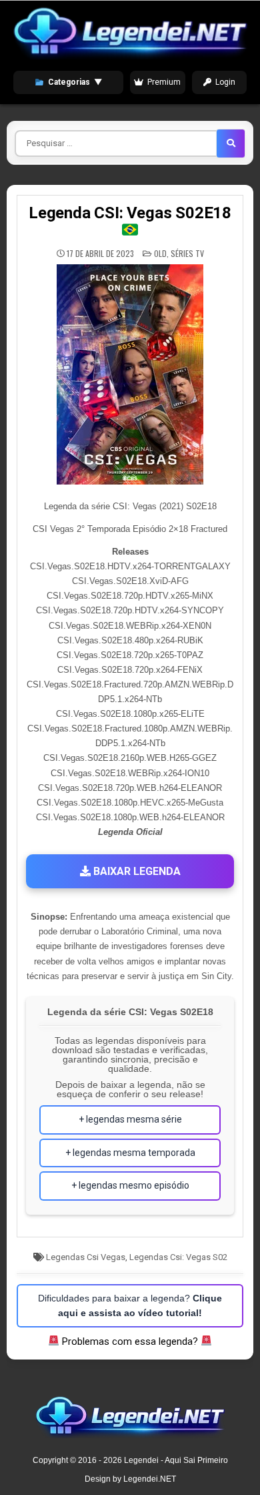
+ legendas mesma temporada (130, 1152)
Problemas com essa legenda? (130, 1341)
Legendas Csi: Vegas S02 (178, 1257)
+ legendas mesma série (130, 1119)
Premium (164, 82)
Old (160, 253)
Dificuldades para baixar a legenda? (130, 1305)
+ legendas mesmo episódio (130, 1185)
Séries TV (187, 253)
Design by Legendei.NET (130, 1479)
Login (225, 82)
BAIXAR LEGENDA (136, 871)
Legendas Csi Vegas (85, 1257)
